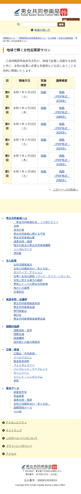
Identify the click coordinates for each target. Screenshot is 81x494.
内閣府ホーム (9, 38)
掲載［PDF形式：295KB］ (61, 176)
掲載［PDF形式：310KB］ (61, 160)
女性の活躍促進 (65, 38)
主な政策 (52, 38)
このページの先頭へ (65, 189)
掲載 (43, 92)
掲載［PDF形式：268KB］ (61, 112)
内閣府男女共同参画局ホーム (32, 38)
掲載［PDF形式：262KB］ (61, 128)
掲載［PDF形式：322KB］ (61, 96)
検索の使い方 (42, 30)
